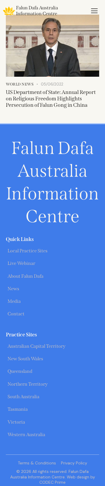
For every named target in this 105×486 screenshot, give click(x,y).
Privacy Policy (74, 463)
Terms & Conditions (37, 463)
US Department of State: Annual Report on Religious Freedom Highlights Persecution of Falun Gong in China (51, 98)
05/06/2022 (52, 84)
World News (20, 84)
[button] (94, 10)
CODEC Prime (52, 482)
